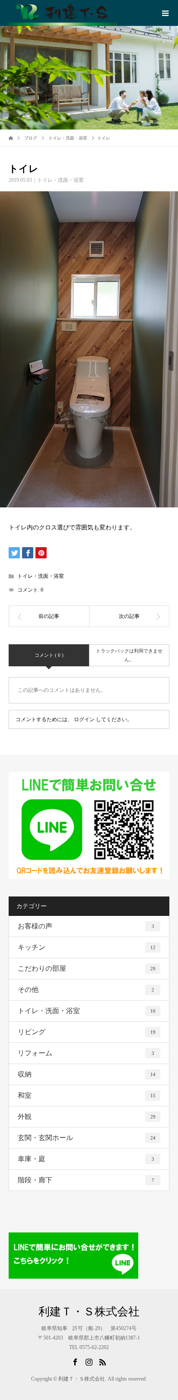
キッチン (87, 947)
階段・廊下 (86, 1180)
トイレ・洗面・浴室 (60, 180)
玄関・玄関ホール (87, 1137)
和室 (87, 1095)
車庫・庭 (86, 1158)
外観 (87, 1116)
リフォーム (86, 1053)
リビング (87, 1032)
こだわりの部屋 (87, 968)
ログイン (84, 719)
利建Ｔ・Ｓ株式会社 (89, 1312)
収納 (87, 1074)
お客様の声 (86, 926)
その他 (86, 989)
